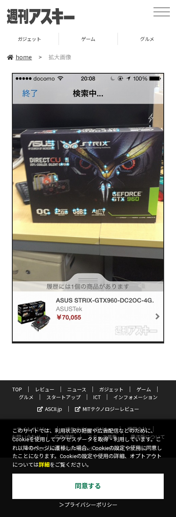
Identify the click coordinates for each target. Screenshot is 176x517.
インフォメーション (135, 396)
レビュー (44, 389)
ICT (97, 396)
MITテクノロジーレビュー (111, 408)
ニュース (76, 389)
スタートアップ (63, 396)
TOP (17, 389)
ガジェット (29, 38)
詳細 (44, 465)
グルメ (26, 396)
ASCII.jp (53, 408)
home (24, 57)
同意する (88, 486)
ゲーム (88, 38)
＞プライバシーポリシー (88, 505)
